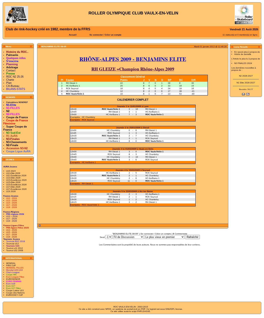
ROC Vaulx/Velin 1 (75, 94)
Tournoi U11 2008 (14, 250)
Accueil (73, 35)
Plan (9, 82)
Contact (10, 70)
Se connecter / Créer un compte (155, 234)
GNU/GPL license (173, 309)
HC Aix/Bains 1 (73, 86)
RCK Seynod (72, 88)
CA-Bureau (12, 85)
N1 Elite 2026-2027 (246, 81)
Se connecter (96, 35)
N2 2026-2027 (246, 74)
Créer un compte (113, 35)
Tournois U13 (12, 243)
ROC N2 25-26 (15, 76)
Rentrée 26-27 (246, 88)
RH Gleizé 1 (71, 83)
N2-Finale (12, 145)
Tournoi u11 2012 (14, 248)
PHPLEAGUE (143, 311)
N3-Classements (16, 142)
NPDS (108, 309)
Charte (10, 79)
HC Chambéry (72, 91)
